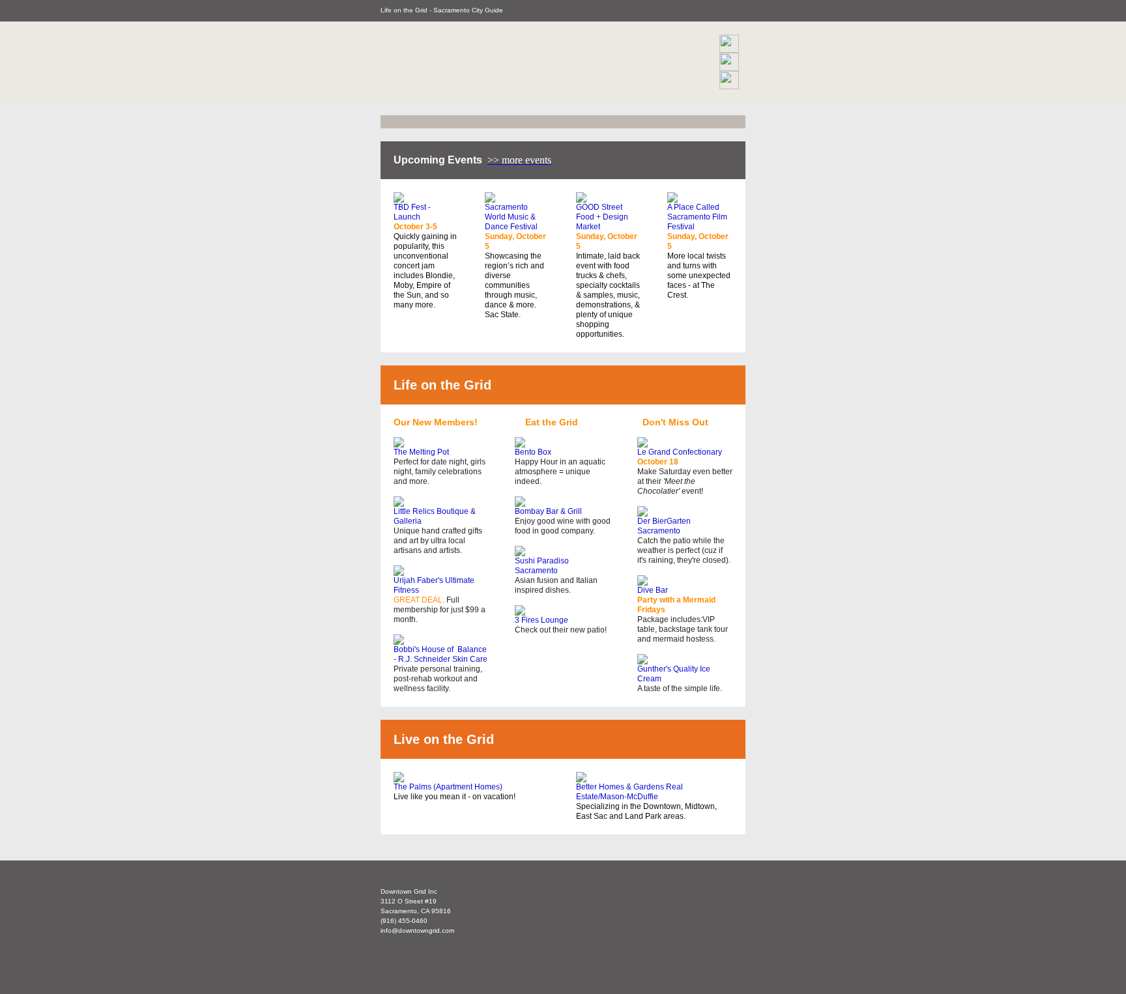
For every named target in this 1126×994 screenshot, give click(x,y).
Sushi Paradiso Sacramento (542, 565)
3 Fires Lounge (541, 620)
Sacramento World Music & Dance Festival (511, 217)
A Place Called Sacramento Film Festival (697, 217)
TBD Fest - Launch (412, 212)
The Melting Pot (421, 452)
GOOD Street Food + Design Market (602, 217)
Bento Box (533, 452)
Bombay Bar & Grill (548, 511)
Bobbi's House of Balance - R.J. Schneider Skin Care (440, 654)
